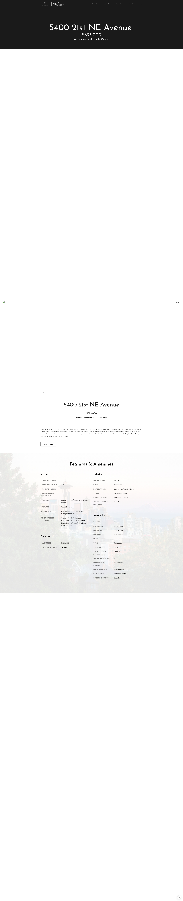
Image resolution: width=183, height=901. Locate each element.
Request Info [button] (48, 444)
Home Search (120, 4)
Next (50, 393)
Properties (95, 4)
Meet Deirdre (107, 4)
